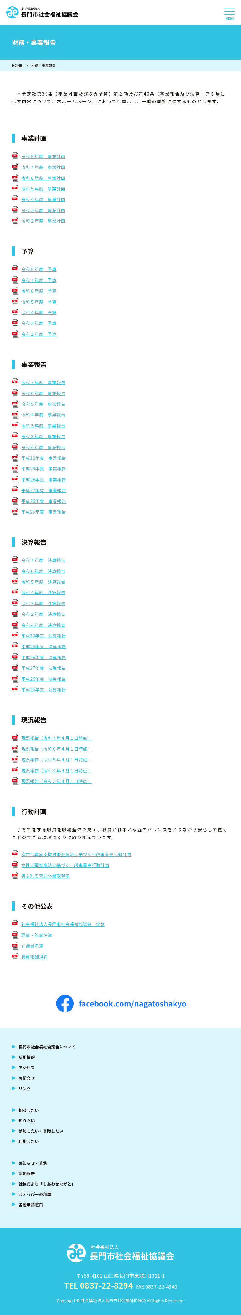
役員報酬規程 (34, 956)
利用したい (29, 1141)
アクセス (27, 1067)
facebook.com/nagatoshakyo (121, 1003)
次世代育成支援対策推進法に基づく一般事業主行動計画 (76, 854)
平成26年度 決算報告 (43, 679)
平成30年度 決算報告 (43, 635)
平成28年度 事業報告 (43, 479)
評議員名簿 (32, 946)
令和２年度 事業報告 (43, 436)
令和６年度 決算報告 (43, 571)
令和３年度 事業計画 (43, 210)
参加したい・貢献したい (41, 1131)
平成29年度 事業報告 (43, 468)
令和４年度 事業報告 (43, 414)
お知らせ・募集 (33, 1163)
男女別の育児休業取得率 (45, 876)
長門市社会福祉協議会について (47, 1047)
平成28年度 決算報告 (43, 657)
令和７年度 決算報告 (43, 560)
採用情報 (27, 1057)
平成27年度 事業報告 (43, 490)
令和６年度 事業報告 (43, 393)
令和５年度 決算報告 (43, 581)
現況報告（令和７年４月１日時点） (56, 738)
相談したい (29, 1110)
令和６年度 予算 (38, 291)
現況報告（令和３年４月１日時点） (56, 781)
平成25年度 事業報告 (43, 512)
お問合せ (27, 1078)
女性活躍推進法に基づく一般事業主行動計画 (65, 865)
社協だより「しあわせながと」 (47, 1184)
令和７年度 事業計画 (43, 167)
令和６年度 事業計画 (43, 178)
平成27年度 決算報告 (43, 668)
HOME (17, 65)
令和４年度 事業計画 (43, 199)
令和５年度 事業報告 (43, 404)
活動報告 (27, 1173)
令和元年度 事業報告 (43, 447)
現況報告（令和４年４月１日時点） (56, 770)
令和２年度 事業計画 (43, 221)
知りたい (27, 1120)
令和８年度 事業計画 (43, 156)
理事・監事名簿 (36, 935)
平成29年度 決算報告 (43, 646)
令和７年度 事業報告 (43, 382)
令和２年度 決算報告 (43, 614)
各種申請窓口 (31, 1204)
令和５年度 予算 (38, 301)
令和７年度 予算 (38, 280)
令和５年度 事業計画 (43, 188)
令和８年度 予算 (38, 269)
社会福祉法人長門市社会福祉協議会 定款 (63, 924)
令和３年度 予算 (38, 323)
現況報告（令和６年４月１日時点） (56, 749)
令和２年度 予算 (38, 334)
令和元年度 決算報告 (43, 625)
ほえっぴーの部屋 (35, 1194)
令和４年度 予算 (38, 312)
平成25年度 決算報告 (43, 689)
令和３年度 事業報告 (43, 425)
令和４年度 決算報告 (43, 592)
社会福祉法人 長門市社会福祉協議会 (42, 12)
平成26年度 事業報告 (43, 501)
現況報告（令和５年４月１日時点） (56, 759)
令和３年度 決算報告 (43, 603)
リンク (25, 1088)
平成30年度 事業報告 (43, 458)
